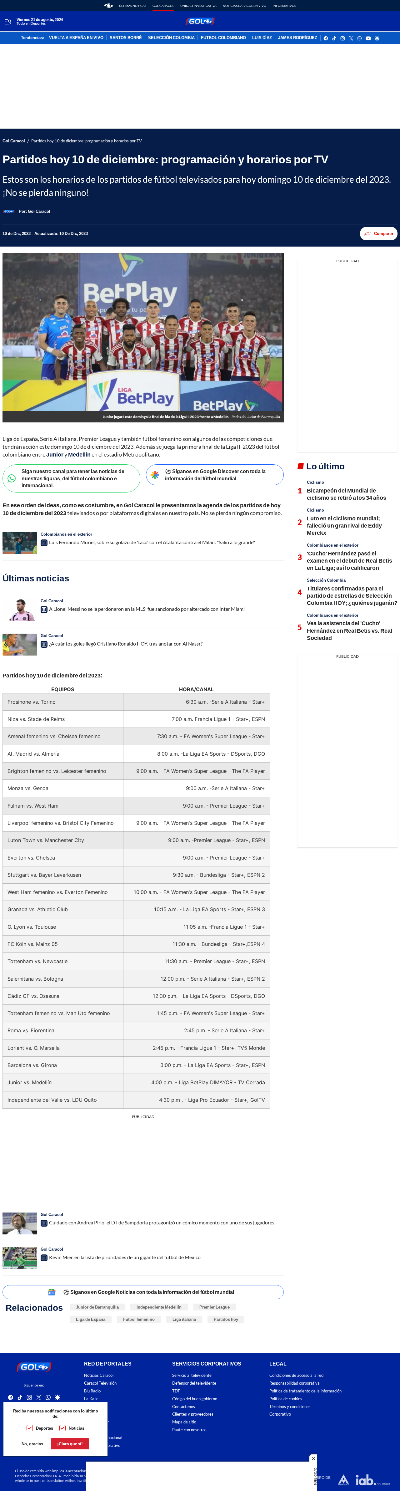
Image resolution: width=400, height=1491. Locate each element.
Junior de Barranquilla (97, 1307)
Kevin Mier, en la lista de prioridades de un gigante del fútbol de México (125, 1257)
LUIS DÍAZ (262, 37)
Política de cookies (285, 1399)
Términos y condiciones (290, 1407)
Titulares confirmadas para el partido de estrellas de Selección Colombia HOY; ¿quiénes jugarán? (352, 595)
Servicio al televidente (192, 1376)
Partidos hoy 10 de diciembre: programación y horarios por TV (86, 141)
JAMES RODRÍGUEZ (297, 37)
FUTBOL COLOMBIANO (223, 37)
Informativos (284, 5)
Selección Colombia (326, 580)
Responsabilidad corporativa (294, 1383)
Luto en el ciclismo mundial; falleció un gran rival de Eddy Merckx (344, 525)
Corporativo (280, 1414)
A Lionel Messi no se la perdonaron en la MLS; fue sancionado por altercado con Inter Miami (147, 609)
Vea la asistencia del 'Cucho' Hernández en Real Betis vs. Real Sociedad (349, 630)
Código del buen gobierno (194, 1399)
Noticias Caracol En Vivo (244, 5)
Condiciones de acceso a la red (296, 1376)
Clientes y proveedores (192, 1414)
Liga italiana (184, 1319)
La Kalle (91, 1399)
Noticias (76, 1428)
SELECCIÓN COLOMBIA (171, 37)
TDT (176, 1391)
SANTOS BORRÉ (126, 37)
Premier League (214, 1307)
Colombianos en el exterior (66, 534)
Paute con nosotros (189, 1430)
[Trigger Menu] (7, 22)
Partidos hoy (226, 1319)
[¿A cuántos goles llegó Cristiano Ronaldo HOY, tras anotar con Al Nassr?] (19, 645)
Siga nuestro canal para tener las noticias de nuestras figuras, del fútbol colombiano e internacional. (73, 478)
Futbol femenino (139, 1319)
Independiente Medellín (159, 1307)
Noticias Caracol (98, 1376)
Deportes (44, 1428)
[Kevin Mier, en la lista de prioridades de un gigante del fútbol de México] (19, 1258)
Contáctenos (183, 1407)
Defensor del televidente (194, 1383)
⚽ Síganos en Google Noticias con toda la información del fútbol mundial (148, 1292)
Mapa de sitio (184, 1422)
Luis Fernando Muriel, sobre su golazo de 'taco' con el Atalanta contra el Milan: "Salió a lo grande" (152, 542)
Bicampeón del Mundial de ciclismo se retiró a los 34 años (346, 494)
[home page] (108, 5)
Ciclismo (315, 482)
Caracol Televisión (100, 1383)
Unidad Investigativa (198, 5)
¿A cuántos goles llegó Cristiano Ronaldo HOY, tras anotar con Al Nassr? (125, 643)
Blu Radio (92, 1391)
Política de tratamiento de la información (305, 1391)
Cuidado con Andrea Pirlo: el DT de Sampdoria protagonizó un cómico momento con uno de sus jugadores (161, 1222)
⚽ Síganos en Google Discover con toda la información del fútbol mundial (215, 474)
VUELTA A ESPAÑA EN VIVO (76, 37)
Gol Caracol (163, 5)
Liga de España (90, 1319)
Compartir (383, 233)
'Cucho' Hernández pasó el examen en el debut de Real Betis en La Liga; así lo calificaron (349, 560)
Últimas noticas (132, 5)
